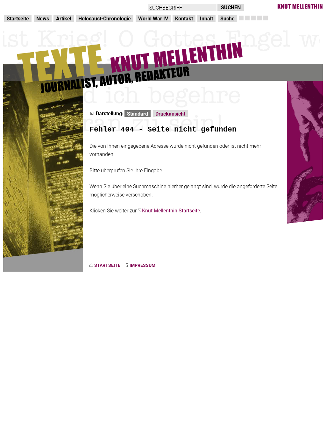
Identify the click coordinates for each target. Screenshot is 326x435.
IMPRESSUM (142, 265)
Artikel (63, 18)
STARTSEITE (107, 265)
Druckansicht (170, 113)
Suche (227, 18)
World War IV (153, 18)
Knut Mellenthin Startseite (171, 210)
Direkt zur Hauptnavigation (33, 6)
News (42, 18)
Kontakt (184, 18)
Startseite (18, 18)
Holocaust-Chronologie (104, 18)
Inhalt (206, 18)
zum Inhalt (81, 6)
